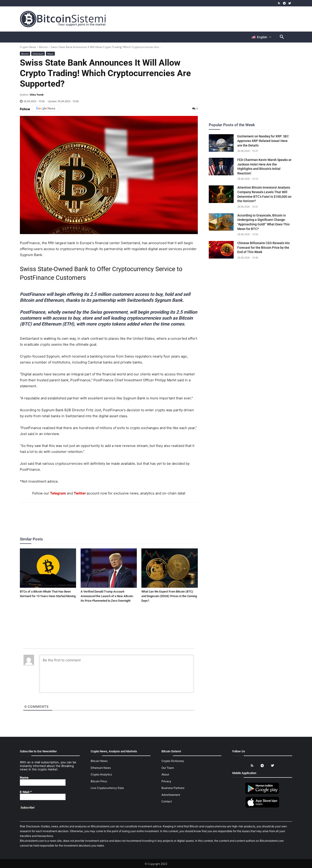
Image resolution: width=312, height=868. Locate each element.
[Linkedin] (113, 514)
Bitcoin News (99, 761)
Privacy (166, 781)
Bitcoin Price (99, 781)
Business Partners (172, 788)
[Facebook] (82, 514)
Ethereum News (101, 767)
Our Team (167, 767)
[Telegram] (284, 3)
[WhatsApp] (103, 514)
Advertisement (170, 794)
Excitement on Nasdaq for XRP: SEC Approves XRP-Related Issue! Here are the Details (263, 140)
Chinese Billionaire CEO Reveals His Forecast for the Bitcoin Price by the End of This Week (263, 247)
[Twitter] (289, 3)
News (50, 53)
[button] (281, 37)
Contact (166, 801)
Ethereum (38, 53)
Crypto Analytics (101, 774)
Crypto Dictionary (172, 761)
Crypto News (28, 47)
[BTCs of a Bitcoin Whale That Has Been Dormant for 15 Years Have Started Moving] (48, 568)
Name (24, 777)
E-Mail (26, 792)
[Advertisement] (209, 18)
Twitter (80, 493)
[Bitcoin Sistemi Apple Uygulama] (262, 807)
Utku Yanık (37, 94)
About (165, 774)
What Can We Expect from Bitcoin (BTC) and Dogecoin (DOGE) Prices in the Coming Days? (169, 596)
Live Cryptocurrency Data (107, 788)
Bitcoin (43, 47)
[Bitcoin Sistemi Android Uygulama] (262, 793)
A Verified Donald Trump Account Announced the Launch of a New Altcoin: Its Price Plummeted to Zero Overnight (107, 596)
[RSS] (279, 3)
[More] (135, 514)
